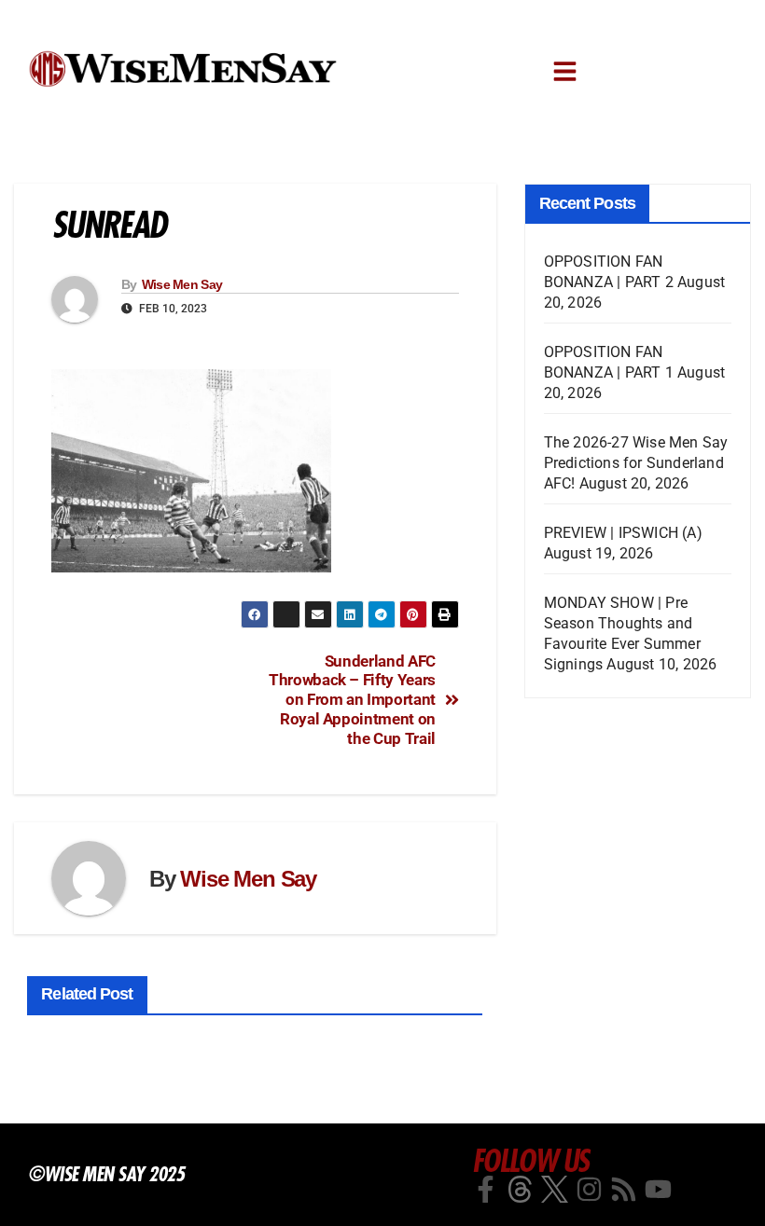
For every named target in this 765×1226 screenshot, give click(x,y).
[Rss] (623, 1189)
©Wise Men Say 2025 (106, 1174)
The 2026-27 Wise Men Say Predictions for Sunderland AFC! (636, 463)
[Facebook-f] (485, 1189)
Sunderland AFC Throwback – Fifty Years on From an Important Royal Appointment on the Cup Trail (352, 700)
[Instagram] (589, 1189)
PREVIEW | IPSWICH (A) (623, 533)
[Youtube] (658, 1189)
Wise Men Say (182, 284)
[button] (565, 71)
